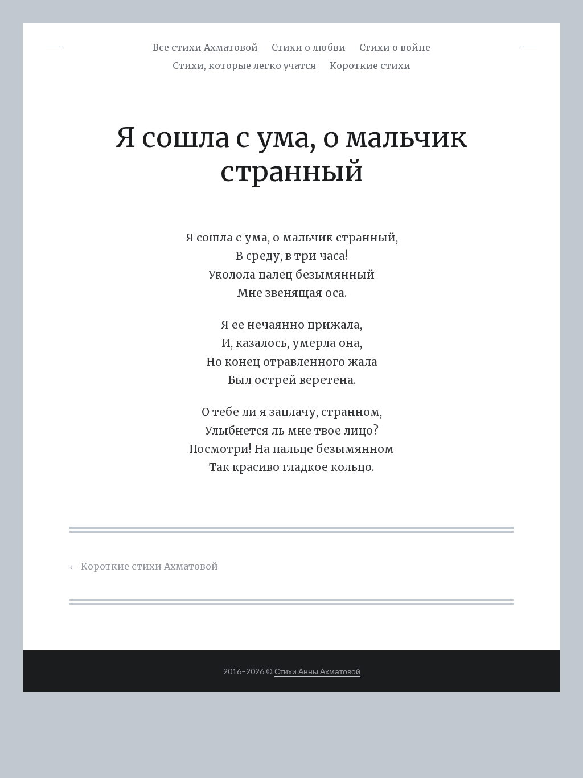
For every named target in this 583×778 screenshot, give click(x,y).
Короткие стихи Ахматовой (143, 566)
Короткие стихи (370, 65)
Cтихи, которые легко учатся (244, 65)
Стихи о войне (394, 47)
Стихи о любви (309, 47)
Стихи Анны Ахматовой (317, 671)
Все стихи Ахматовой (205, 47)
